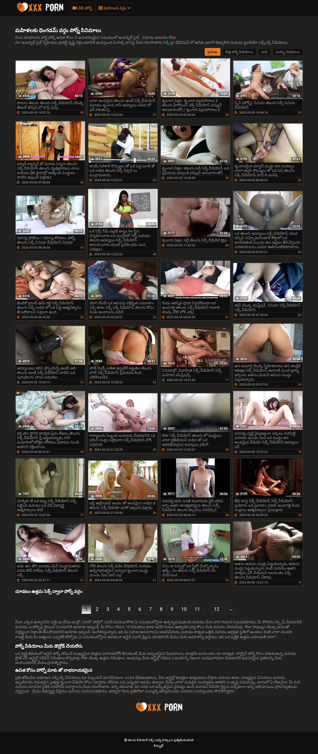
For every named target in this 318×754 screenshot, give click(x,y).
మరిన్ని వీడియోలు (288, 52)
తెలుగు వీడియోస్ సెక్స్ (141, 740)
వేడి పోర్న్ (84, 8)
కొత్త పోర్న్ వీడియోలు (239, 52)
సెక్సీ (166, 42)
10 (184, 609)
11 (197, 609)
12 (216, 609)
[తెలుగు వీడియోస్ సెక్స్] (40, 11)
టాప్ (264, 52)
